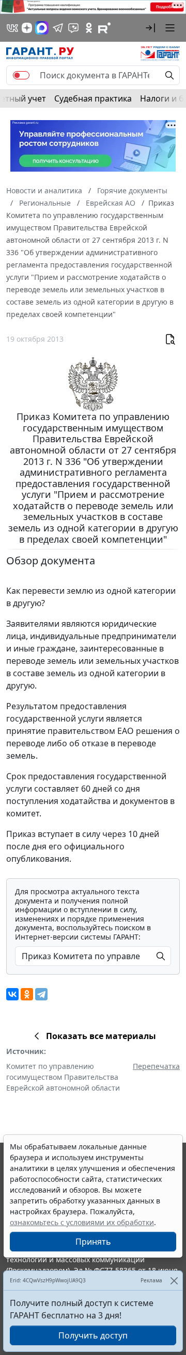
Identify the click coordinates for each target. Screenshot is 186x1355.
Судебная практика (93, 98)
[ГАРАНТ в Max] (42, 28)
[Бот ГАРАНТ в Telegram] (73, 28)
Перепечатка (156, 1066)
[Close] (173, 1280)
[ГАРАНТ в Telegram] (58, 28)
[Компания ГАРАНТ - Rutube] (104, 28)
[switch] (21, 75)
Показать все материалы (101, 1036)
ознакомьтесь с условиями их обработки (82, 1222)
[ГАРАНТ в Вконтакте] (12, 28)
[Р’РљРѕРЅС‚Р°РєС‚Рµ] (12, 994)
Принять (93, 1241)
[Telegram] (41, 994)
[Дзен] (27, 28)
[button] (150, 28)
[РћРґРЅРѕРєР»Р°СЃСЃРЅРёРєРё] (27, 994)
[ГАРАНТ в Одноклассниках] (89, 28)
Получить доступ (93, 1335)
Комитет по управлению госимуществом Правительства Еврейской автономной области (63, 1077)
